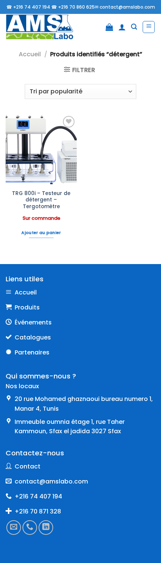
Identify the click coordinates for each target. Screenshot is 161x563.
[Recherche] (134, 27)
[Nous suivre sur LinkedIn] (46, 527)
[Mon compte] (122, 27)
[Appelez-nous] (29, 527)
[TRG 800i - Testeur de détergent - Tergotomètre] (41, 149)
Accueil (30, 54)
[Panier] (109, 27)
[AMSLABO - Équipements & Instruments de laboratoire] (45, 27)
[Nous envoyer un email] (13, 527)
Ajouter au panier (41, 233)
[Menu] (149, 27)
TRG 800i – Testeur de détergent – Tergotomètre (41, 200)
